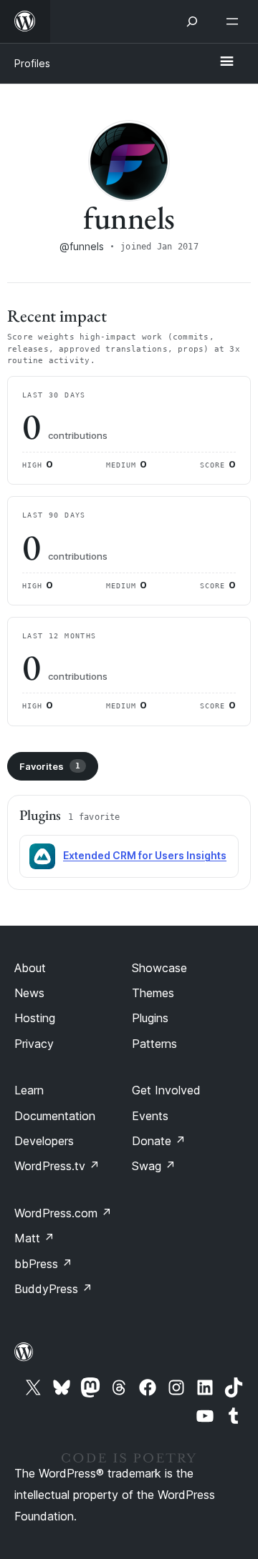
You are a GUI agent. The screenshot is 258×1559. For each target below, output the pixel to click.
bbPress (43, 1264)
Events (150, 1116)
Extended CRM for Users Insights (144, 855)
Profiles (32, 63)
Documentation (54, 1116)
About (30, 968)
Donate (159, 1141)
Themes (153, 993)
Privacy (34, 1043)
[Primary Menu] (226, 62)
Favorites (49, 766)
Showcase (159, 968)
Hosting (34, 1018)
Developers (44, 1141)
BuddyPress (53, 1289)
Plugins (150, 1018)
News (29, 993)
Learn (29, 1090)
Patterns (154, 1043)
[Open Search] (192, 21)
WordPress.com (63, 1213)
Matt (34, 1238)
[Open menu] (235, 21)
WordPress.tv (57, 1166)
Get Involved (166, 1090)
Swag (154, 1166)
